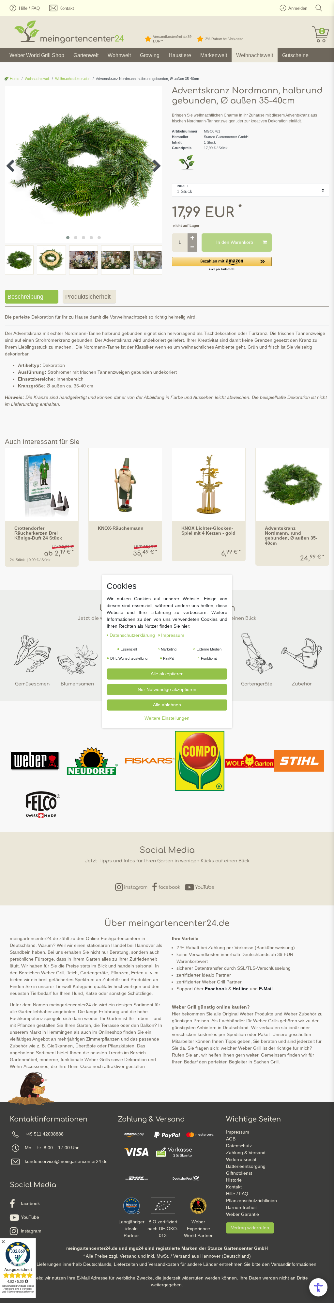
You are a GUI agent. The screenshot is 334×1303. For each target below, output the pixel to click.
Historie (234, 1180)
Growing (149, 55)
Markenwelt (213, 55)
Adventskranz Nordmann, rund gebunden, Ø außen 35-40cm (291, 536)
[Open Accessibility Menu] (318, 1287)
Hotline (241, 988)
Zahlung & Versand (246, 1152)
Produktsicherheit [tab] (88, 296)
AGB (230, 1138)
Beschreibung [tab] (25, 296)
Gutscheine (295, 55)
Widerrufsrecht (241, 1159)
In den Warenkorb (234, 242)
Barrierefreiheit (241, 1207)
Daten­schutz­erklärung (133, 635)
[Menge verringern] (192, 247)
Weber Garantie (242, 1214)
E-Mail (266, 988)
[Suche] (319, 8)
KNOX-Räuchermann (121, 528)
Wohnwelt (119, 55)
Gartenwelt (86, 55)
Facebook (216, 988)
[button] (222, 264)
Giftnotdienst (239, 1173)
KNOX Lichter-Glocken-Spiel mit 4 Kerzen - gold (208, 531)
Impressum (237, 1132)
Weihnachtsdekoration (72, 79)
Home (14, 79)
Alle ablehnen (167, 704)
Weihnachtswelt (254, 55)
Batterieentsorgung (246, 1166)
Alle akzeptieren (167, 673)
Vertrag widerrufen (250, 1227)
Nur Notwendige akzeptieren (167, 689)
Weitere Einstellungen (167, 717)
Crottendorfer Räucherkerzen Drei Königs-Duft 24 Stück (38, 533)
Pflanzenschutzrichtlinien (251, 1200)
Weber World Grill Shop (36, 55)
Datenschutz (239, 1145)
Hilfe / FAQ (237, 1193)
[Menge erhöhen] (192, 238)
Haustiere (180, 55)
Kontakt (234, 1186)
